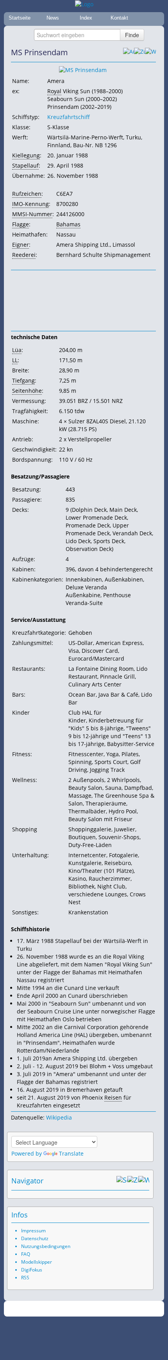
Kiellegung (26, 155)
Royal (54, 91)
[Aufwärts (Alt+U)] (128, 52)
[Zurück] (139, 52)
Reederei (24, 254)
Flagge (20, 224)
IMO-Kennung (30, 204)
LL (15, 360)
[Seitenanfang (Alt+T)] (121, 1180)
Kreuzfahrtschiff (68, 117)
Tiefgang (23, 380)
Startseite (19, 18)
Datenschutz (34, 1238)
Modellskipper (36, 1262)
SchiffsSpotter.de (93, 1309)
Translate (71, 1153)
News (52, 18)
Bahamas (68, 224)
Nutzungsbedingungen (45, 1246)
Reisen (113, 1097)
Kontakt (119, 18)
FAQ (25, 1254)
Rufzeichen (26, 193)
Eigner (20, 244)
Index (86, 18)
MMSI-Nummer (32, 214)
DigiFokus (31, 1269)
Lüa (16, 350)
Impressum (33, 1230)
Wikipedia (59, 1117)
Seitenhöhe (27, 390)
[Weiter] (150, 52)
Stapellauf (25, 165)
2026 (68, 1309)
